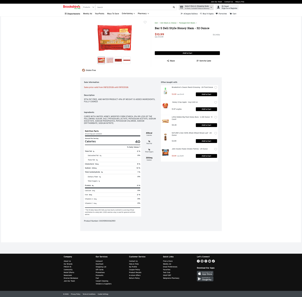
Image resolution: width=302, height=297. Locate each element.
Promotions (100, 272)
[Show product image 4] (126, 60)
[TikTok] (213, 262)
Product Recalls (135, 272)
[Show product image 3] (118, 60)
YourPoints (99, 14)
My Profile (133, 267)
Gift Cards (99, 270)
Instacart (99, 261)
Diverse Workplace (71, 278)
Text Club (166, 272)
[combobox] (88, 7)
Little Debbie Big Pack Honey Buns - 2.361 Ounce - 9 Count (192, 118)
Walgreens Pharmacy (171, 278)
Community (68, 270)
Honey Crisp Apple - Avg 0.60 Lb (185, 102)
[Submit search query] (174, 7)
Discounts (99, 275)
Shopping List (101, 267)
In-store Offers (135, 275)
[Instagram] (205, 262)
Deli (156, 23)
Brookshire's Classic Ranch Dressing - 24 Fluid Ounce (192, 87)
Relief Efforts (69, 272)
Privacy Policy (75, 294)
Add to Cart (187, 53)
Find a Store (168, 261)
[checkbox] (145, 22)
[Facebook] (198, 262)
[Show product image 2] (109, 60)
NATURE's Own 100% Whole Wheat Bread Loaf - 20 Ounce (192, 134)
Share (172, 61)
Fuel (97, 278)
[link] (189, 13)
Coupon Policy (134, 270)
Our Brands (68, 264)
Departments (73, 13)
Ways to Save (113, 14)
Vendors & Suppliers (103, 284)
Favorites (166, 270)
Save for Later (205, 61)
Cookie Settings (103, 294)
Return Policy (134, 278)
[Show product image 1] (101, 60)
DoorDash (99, 264)
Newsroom (68, 275)
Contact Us (228, 2)
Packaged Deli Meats (187, 23)
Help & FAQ (239, 2)
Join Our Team (216, 2)
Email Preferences (170, 267)
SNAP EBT (167, 275)
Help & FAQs (134, 264)
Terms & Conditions (89, 294)
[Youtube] (209, 262)
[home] (72, 7)
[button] (211, 6)
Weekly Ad (87, 14)
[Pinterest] (202, 262)
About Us (67, 261)
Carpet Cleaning (102, 281)
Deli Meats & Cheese (168, 23)
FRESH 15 (67, 267)
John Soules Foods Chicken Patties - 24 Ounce (190, 149)
